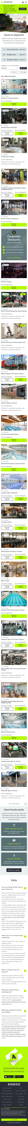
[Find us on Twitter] (12, 1085)
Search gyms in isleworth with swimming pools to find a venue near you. (14, 1001)
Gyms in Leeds (7, 1099)
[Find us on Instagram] (14, 1085)
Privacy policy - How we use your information (15, 1107)
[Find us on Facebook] (9, 1085)
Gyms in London (7, 1088)
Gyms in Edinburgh (7, 1102)
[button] (14, 92)
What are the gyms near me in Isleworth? (11, 970)
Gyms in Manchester (6, 1093)
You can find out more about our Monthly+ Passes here (13, 917)
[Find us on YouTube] (19, 1085)
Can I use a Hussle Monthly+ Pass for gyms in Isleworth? (12, 888)
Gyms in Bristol (7, 1090)
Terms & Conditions (21, 1090)
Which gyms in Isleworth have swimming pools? (10, 991)
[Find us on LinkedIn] (17, 1085)
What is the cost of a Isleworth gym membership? (12, 936)
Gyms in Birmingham (6, 1096)
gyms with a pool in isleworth (13, 1026)
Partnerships (21, 1102)
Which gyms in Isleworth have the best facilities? (11, 1011)
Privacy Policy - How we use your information (21, 1096)
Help (21, 1088)
